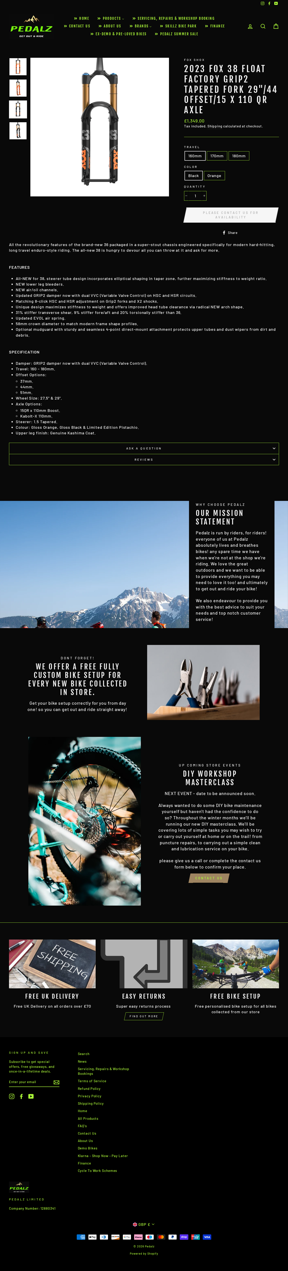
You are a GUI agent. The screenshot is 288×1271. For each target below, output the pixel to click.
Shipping (214, 126)
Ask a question (144, 448)
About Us (85, 1141)
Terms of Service (92, 1081)
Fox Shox (194, 60)
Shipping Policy (91, 1103)
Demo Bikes (87, 1148)
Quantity (194, 186)
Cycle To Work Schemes (97, 1171)
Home (83, 1111)
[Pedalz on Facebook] (21, 1096)
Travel (192, 147)
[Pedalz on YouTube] (31, 1096)
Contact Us (209, 878)
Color (191, 167)
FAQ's (82, 1126)
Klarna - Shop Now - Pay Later (103, 1156)
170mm (217, 155)
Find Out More (144, 1016)
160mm (195, 155)
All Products (88, 1118)
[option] (99, 127)
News (82, 1061)
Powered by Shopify (144, 1253)
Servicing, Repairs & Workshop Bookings (103, 1071)
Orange (214, 175)
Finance (84, 1163)
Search (84, 1054)
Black (193, 175)
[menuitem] (81, 18)
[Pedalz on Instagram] (11, 1096)
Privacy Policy (90, 1096)
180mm (239, 155)
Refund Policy (89, 1089)
